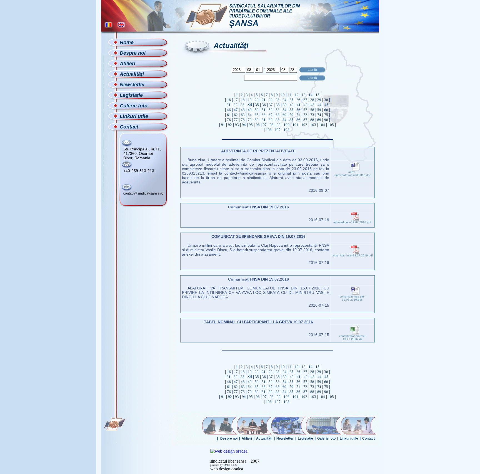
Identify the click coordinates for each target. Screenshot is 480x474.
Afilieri (247, 438)
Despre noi (229, 438)
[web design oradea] (229, 451)
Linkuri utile (349, 438)
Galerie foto (326, 438)
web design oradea (226, 469)
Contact (368, 438)
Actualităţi (264, 438)
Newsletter (285, 438)
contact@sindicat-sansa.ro (143, 193)
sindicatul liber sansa (228, 461)
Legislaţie (305, 438)
